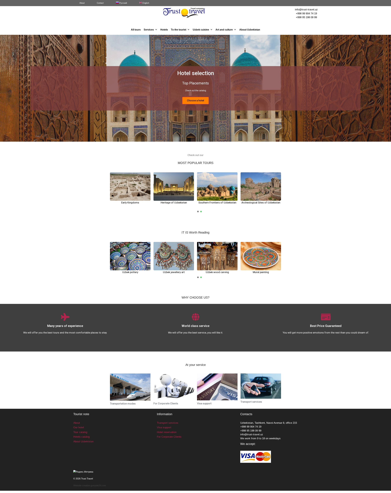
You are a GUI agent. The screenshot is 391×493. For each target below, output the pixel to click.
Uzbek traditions (130, 272)
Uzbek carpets (174, 272)
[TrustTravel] (184, 12)
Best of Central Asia (260, 202)
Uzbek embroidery (217, 272)
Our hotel (78, 427)
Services (149, 29)
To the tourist (178, 29)
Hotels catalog (81, 436)
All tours (136, 29)
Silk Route (173, 202)
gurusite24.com (98, 485)
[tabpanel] (130, 190)
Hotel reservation (166, 432)
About (82, 3)
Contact (100, 3)
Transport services (251, 401)
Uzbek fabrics (261, 272)
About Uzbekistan (249, 29)
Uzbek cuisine (201, 29)
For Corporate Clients (165, 403)
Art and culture (224, 29)
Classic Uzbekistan (217, 202)
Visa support (204, 403)
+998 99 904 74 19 (306, 13)
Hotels (164, 29)
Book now (195, 100)
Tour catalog (80, 432)
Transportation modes (123, 403)
